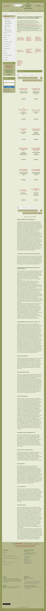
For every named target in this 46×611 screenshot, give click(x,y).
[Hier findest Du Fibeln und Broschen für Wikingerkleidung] (29, 51)
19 (32, 80)
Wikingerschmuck (7, 16)
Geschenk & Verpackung (8, 55)
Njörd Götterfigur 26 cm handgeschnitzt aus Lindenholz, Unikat (9, 71)
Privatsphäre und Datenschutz (8, 562)
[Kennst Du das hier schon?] (14, 63)
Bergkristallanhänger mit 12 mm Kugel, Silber (24, 173)
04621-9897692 (9, 586)
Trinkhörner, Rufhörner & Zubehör (8, 32)
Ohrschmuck (6, 39)
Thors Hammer (7, 19)
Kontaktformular (15, 586)
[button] (18, 75)
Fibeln (30, 25)
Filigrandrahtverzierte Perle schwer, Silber (24, 92)
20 (35, 80)
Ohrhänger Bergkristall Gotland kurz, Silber (36, 133)
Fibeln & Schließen (8, 26)
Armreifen (33, 25)
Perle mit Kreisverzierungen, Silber (23, 113)
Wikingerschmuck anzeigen (9, 18)
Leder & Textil (6, 57)
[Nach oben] (43, 609)
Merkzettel (40, 1)
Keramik (5, 50)
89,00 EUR (9, 74)
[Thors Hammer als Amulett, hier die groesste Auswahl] (20, 38)
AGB (3, 560)
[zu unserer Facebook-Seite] (36, 543)
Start (29, 1)
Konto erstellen (6, 89)
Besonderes (6, 59)
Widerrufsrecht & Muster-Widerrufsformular (11, 558)
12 (36, 77)
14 (41, 77)
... (22, 77)
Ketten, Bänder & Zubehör (8, 41)
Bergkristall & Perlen (8, 23)
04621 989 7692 (19, 543)
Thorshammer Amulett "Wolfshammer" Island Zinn (36, 194)
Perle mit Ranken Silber (36, 113)
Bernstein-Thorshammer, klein (23, 193)
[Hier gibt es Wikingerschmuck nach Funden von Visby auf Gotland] (38, 38)
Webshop (19, 607)
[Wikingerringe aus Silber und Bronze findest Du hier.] (38, 51)
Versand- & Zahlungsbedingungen (9, 556)
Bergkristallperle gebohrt (23, 133)
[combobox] (25, 75)
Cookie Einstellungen (6, 564)
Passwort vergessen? (8, 91)
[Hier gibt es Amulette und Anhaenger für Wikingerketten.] (29, 38)
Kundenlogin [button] (34, 1)
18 (30, 80)
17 (28, 80)
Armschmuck (7, 24)
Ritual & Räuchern (6, 46)
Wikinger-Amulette (8, 21)
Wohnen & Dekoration (7, 44)
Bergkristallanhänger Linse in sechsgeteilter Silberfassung (36, 153)
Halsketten (37, 25)
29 (39, 80)
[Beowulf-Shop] (7, 6)
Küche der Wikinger (7, 48)
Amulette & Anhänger (7, 35)
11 (34, 77)
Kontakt (4, 554)
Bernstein (5, 37)
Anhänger (24, 25)
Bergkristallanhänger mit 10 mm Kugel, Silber (36, 173)
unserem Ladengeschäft (28, 578)
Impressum (5, 552)
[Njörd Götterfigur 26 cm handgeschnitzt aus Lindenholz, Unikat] (9, 66)
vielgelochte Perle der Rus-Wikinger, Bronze (36, 92)
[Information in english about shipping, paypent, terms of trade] (10, 543)
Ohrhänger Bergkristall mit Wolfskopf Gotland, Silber (23, 153)
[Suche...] (21, 5)
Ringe (28, 25)
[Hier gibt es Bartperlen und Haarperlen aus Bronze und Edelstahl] (20, 63)
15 (23, 80)
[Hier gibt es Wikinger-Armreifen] (20, 51)
